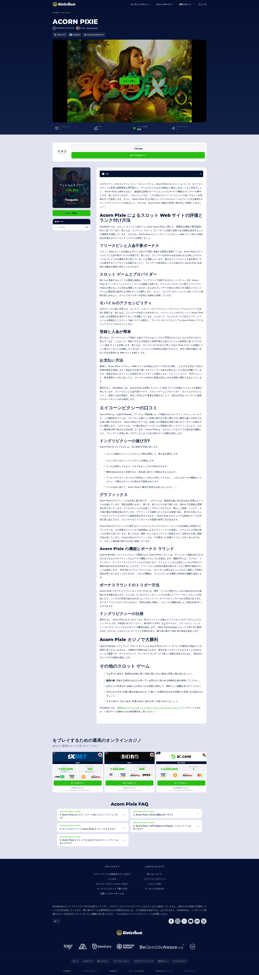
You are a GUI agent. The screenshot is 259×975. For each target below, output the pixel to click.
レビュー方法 (154, 883)
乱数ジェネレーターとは (112, 893)
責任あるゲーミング (164, 971)
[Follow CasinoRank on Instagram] (177, 921)
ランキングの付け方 (154, 888)
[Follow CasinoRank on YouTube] (190, 921)
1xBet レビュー (77, 787)
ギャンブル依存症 (136, 971)
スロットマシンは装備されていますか (112, 874)
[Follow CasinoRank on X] (184, 921)
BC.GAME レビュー (181, 787)
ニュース (202, 4)
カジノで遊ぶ (129, 81)
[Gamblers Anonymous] (82, 946)
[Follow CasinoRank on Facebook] (171, 921)
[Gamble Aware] (162, 946)
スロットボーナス (164, 4)
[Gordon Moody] (125, 946)
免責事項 (113, 971)
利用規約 (67, 971)
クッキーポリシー (90, 971)
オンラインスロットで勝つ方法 (112, 888)
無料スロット (185, 4)
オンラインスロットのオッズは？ (112, 883)
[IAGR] (68, 946)
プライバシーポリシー (154, 878)
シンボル (112, 878)
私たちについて (154, 874)
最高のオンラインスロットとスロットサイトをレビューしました (149, 707)
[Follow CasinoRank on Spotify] (197, 921)
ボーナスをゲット (138, 155)
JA (55, 921)
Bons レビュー (129, 787)
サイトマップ (190, 971)
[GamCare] (101, 946)
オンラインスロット (139, 4)
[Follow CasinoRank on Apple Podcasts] (203, 921)
